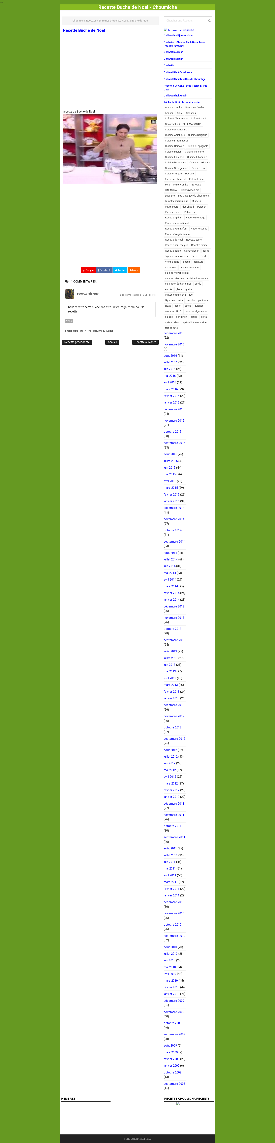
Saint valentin (191, 250)
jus (191, 294)
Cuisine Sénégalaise (176, 168)
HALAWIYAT (171, 190)
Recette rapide (199, 245)
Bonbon (169, 113)
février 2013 (171, 691)
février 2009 (171, 1059)
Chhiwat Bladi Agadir (175, 95)
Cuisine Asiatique (175, 135)
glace (179, 289)
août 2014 (170, 553)
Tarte (194, 256)
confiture (198, 261)
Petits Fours (171, 206)
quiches (199, 305)
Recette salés (173, 250)
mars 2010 (171, 980)
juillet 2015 (171, 461)
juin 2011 (169, 862)
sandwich (181, 316)
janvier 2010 (171, 994)
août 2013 (170, 651)
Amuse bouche (173, 107)
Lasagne (170, 195)
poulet (178, 305)
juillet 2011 (171, 855)
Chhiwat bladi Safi (173, 58)
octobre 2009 (172, 1023)
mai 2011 (170, 868)
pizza (168, 305)
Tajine (206, 250)
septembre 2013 (174, 640)
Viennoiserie (172, 261)
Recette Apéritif (173, 217)
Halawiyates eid (190, 190)
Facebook (105, 270)
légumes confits (174, 300)
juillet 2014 (171, 559)
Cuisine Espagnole (197, 146)
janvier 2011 (171, 895)
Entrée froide (196, 179)
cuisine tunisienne (197, 278)
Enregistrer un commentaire (89, 331)
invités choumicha (175, 294)
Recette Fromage (195, 217)
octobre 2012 (172, 727)
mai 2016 (170, 376)
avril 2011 (170, 875)
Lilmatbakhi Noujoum (176, 201)
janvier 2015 (171, 501)
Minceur (196, 201)
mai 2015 (170, 474)
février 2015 (171, 494)
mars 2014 (171, 586)
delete (152, 295)
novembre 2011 (174, 815)
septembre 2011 (174, 837)
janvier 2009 (171, 1065)
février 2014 (171, 593)
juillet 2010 (171, 954)
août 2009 (170, 1045)
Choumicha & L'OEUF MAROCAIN (183, 124)
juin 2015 (169, 467)
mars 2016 (171, 389)
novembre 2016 (174, 344)
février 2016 (171, 396)
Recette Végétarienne (177, 234)
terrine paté (171, 328)
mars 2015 (171, 488)
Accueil (112, 342)
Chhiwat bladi (198, 118)
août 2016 (170, 355)
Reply (69, 320)
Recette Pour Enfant (176, 228)
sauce (193, 316)
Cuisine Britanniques (176, 140)
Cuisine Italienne (174, 157)
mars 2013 (171, 685)
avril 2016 (170, 382)
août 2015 (170, 454)
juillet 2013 (171, 658)
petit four (203, 300)
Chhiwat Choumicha (176, 118)
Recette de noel (174, 239)
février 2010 (171, 987)
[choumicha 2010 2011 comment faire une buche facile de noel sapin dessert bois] (110, 149)
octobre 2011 (172, 826)
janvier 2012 (171, 797)
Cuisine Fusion (173, 151)
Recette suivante (145, 342)
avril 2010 (170, 974)
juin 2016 (169, 369)
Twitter (121, 270)
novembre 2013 (174, 618)
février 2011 (171, 889)
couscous (170, 267)
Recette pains (194, 239)
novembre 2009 (174, 1012)
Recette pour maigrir (176, 245)
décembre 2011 (174, 803)
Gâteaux (196, 184)
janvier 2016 (171, 402)
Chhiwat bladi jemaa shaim (178, 35)
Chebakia (169, 65)
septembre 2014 (174, 541)
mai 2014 (170, 573)
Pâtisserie (190, 212)
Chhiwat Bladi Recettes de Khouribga (184, 79)
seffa (204, 316)
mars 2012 (171, 783)
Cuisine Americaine (176, 129)
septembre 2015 (174, 443)
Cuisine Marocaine (175, 162)
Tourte (203, 256)
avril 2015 (170, 481)
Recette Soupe (199, 228)
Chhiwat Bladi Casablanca (178, 72)
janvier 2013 (171, 698)
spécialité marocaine (195, 322)
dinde (198, 283)
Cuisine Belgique (197, 135)
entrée (168, 289)
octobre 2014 (172, 530)
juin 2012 (169, 763)
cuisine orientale (174, 278)
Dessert (189, 173)
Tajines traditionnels (176, 256)
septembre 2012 (174, 738)
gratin (188, 289)
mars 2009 (171, 1052)
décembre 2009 (174, 1001)
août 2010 (170, 947)
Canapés (191, 113)
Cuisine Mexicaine (199, 162)
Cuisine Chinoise (174, 146)
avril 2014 (170, 579)
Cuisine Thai (198, 168)
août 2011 (170, 848)
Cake (180, 113)
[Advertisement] (110, 80)
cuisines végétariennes (178, 283)
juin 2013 (169, 665)
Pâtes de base (173, 212)
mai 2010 (170, 967)
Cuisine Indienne (194, 151)
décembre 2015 (174, 409)
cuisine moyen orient (177, 272)
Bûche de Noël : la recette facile (182, 102)
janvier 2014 (171, 599)
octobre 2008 (172, 1072)
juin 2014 (169, 566)
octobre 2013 (172, 629)
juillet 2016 (171, 362)
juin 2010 (169, 960)
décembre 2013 (174, 606)
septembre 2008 (174, 1084)
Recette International (177, 223)
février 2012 (171, 790)
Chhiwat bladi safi (173, 52)
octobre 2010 (172, 924)
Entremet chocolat (175, 179)
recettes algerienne (196, 311)
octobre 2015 (172, 431)
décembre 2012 (174, 705)
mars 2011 (171, 882)
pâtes (188, 305)
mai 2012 (170, 770)
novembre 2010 (174, 913)
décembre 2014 (174, 508)
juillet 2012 (171, 756)
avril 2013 (170, 678)
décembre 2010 (174, 902)
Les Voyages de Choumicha (194, 195)
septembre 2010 (174, 936)
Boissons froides (195, 107)
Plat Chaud (188, 206)
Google (89, 270)
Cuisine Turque (173, 173)
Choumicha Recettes (138, 1139)
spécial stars (172, 322)
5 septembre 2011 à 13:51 (134, 295)
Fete (167, 184)
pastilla (191, 300)
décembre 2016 (174, 333)
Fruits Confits (180, 184)
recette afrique (88, 293)
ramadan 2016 (173, 311)
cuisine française (189, 267)
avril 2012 (170, 776)
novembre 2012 (174, 716)
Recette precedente (77, 342)
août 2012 (170, 750)
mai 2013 (170, 671)
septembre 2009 (174, 1034)
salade (169, 316)
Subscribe (188, 30)
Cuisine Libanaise (197, 157)
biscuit (186, 261)
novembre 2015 (174, 420)
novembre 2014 (174, 519)
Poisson (201, 206)
